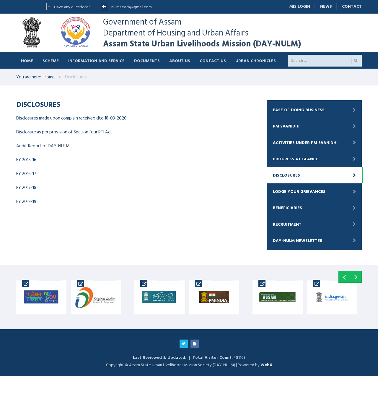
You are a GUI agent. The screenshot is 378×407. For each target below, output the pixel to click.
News (326, 6)
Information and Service (96, 60)
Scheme (51, 60)
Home (27, 60)
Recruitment (287, 224)
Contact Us (213, 60)
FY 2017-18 (26, 187)
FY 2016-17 (26, 173)
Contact (352, 6)
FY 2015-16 (26, 160)
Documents (147, 60)
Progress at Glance (295, 159)
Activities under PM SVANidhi (305, 142)
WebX (266, 364)
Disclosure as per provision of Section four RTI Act (64, 132)
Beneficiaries (287, 207)
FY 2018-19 (26, 201)
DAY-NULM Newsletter (297, 240)
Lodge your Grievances (299, 191)
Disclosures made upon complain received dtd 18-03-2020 (71, 118)
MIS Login (299, 6)
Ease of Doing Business (299, 109)
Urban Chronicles (255, 60)
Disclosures (286, 175)
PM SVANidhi (286, 126)
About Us (179, 60)
